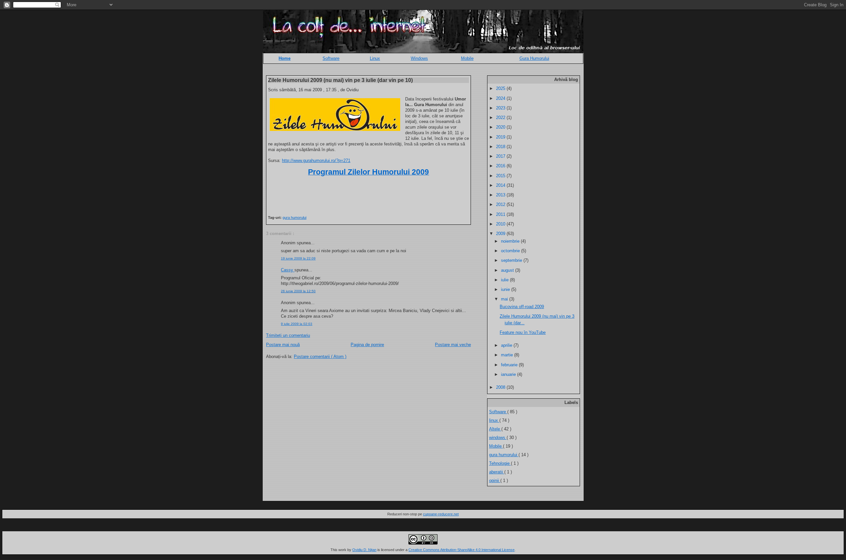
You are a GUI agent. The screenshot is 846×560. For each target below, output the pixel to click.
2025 (501, 88)
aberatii (496, 471)
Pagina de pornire (367, 344)
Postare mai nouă (283, 344)
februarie (510, 364)
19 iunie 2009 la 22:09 (298, 258)
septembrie (512, 260)
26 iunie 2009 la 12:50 (298, 291)
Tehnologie (500, 463)
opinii (494, 480)
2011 (501, 214)
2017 (501, 156)
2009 (501, 233)
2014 (501, 185)
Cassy (287, 269)
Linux (375, 58)
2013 (501, 194)
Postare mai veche (453, 344)
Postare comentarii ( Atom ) (320, 356)
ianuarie (509, 374)
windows (498, 437)
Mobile (467, 58)
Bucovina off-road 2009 (522, 306)
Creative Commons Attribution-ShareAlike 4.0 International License (461, 550)
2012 (501, 204)
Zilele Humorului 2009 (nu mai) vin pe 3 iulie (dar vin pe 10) (340, 80)
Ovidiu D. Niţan (364, 550)
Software (331, 58)
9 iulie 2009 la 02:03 (296, 324)
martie (507, 354)
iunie (506, 289)
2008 (501, 387)
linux (494, 420)
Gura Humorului (534, 58)
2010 (501, 223)
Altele (495, 428)
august (508, 270)
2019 (501, 137)
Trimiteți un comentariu (288, 335)
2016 (501, 165)
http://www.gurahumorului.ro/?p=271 (316, 160)
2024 (501, 98)
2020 (501, 127)
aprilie (507, 345)
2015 (501, 175)
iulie (505, 279)
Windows (419, 58)
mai (505, 299)
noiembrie (511, 241)
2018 (501, 146)
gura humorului (294, 218)
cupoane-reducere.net (441, 514)
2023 (501, 107)
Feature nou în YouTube (523, 332)
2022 (501, 117)
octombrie (511, 250)
